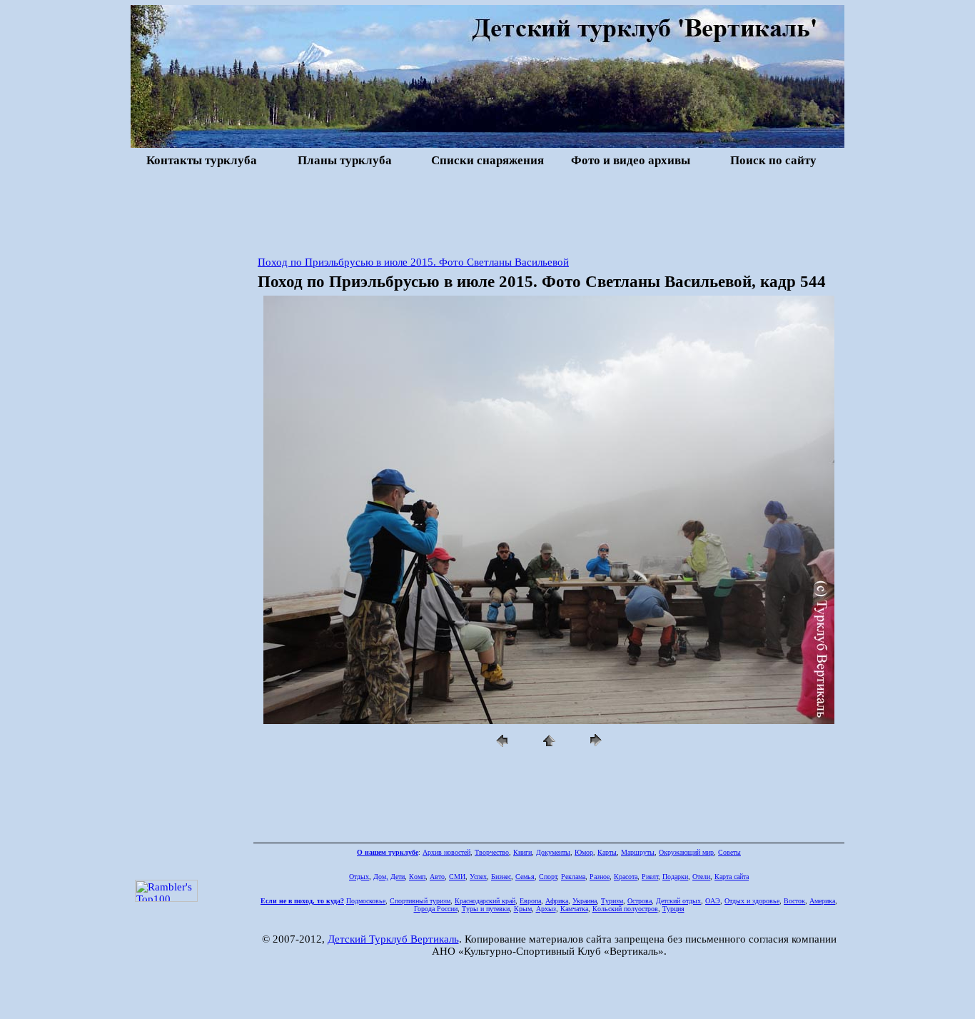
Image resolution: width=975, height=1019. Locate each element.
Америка (822, 901)
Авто (437, 876)
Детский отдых (678, 901)
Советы (729, 852)
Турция (673, 909)
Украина (584, 901)
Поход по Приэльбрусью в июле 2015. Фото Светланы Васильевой (413, 262)
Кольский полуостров (625, 909)
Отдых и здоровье (751, 901)
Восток (794, 901)
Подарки (675, 876)
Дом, (380, 876)
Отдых (359, 876)
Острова (639, 901)
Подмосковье (365, 901)
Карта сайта (731, 876)
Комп (417, 876)
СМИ (457, 876)
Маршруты (638, 852)
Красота (625, 876)
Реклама (573, 876)
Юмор (584, 852)
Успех (478, 876)
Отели (701, 876)
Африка (556, 901)
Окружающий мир (686, 852)
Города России (436, 909)
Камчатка (574, 909)
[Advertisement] (487, 210)
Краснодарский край (485, 901)
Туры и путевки (486, 909)
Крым (523, 909)
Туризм (612, 901)
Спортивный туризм (420, 901)
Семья (525, 876)
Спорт (548, 876)
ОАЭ (712, 901)
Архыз (546, 909)
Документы (553, 852)
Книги (522, 852)
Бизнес (501, 876)
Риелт (650, 876)
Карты (607, 852)
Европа (530, 901)
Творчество (492, 852)
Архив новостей (446, 852)
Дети (397, 876)
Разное (600, 876)
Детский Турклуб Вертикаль (393, 939)
